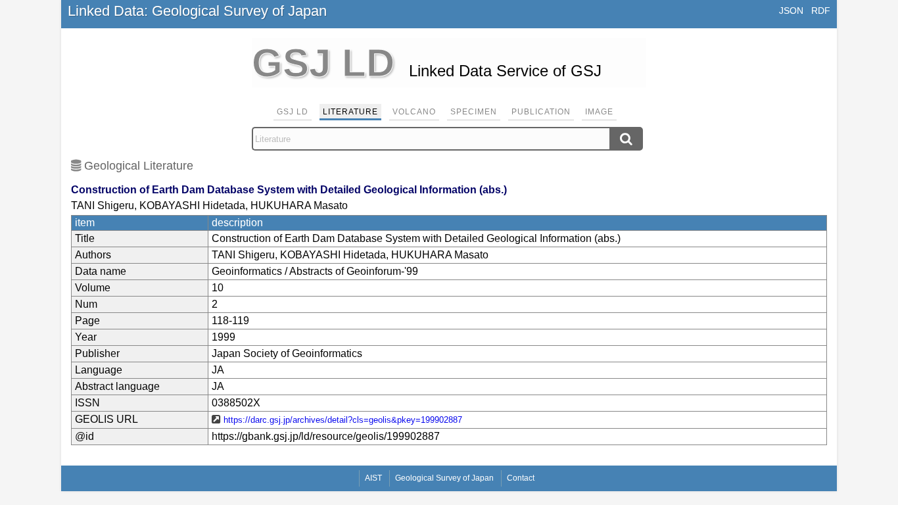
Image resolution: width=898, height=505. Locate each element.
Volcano (414, 111)
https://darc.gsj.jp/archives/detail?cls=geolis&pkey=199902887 (343, 420)
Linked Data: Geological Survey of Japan (197, 11)
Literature (350, 111)
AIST (373, 478)
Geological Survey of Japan (444, 478)
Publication (541, 111)
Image (599, 111)
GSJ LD (292, 111)
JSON (791, 10)
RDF (820, 10)
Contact (520, 478)
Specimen (473, 111)
